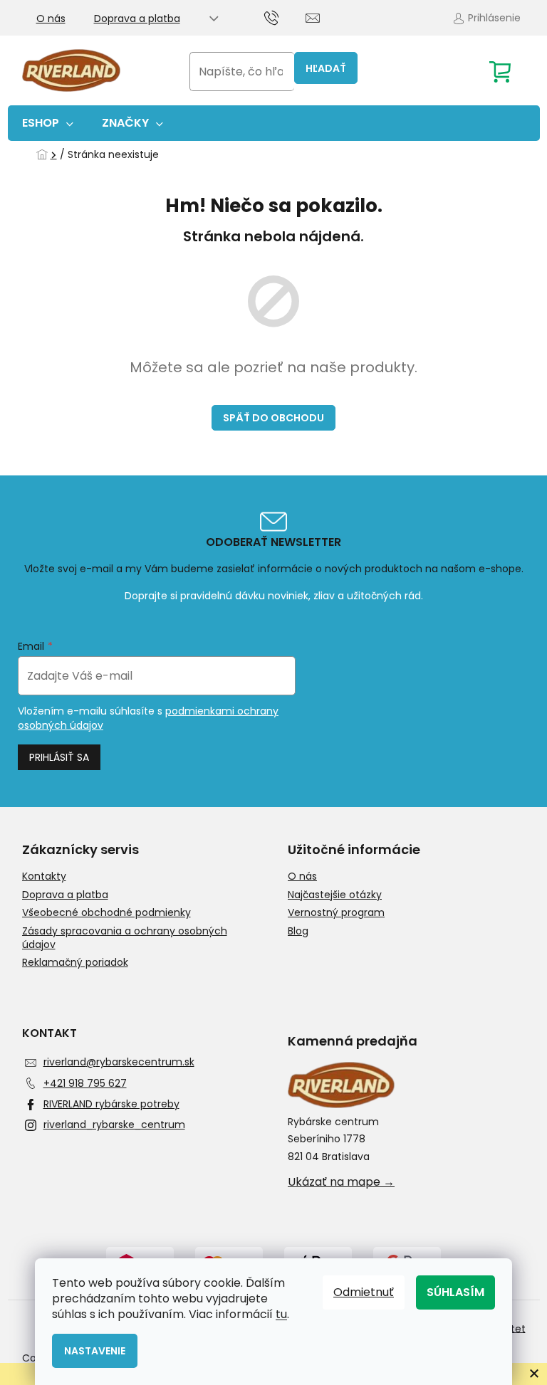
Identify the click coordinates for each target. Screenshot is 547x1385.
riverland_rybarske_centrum (114, 1124)
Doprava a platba (137, 18)
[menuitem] (48, 123)
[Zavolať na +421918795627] (285, 17)
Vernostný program (336, 913)
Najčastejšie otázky (335, 895)
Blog (298, 931)
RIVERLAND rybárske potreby (111, 1104)
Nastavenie (94, 1351)
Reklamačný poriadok (75, 962)
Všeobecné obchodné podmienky (106, 913)
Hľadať (326, 68)
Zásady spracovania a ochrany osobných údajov (124, 938)
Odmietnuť (363, 1292)
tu (281, 1314)
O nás (51, 18)
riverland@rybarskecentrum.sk (118, 1062)
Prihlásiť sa (59, 757)
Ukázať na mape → (341, 1182)
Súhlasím (455, 1292)
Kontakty (44, 876)
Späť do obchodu (273, 418)
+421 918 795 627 (85, 1083)
